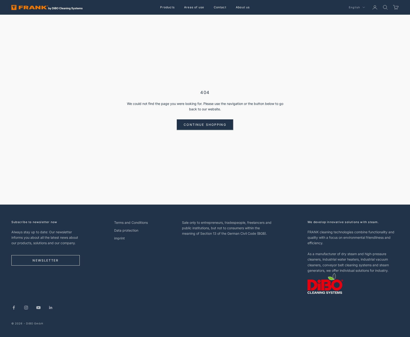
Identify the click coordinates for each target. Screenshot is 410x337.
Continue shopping (205, 124)
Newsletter (45, 260)
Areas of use (194, 7)
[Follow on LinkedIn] (50, 307)
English (354, 7)
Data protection (126, 230)
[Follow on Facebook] (13, 307)
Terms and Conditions (131, 222)
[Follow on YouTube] (38, 307)
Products (167, 7)
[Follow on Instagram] (26, 307)
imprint (119, 238)
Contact (220, 7)
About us (243, 7)
